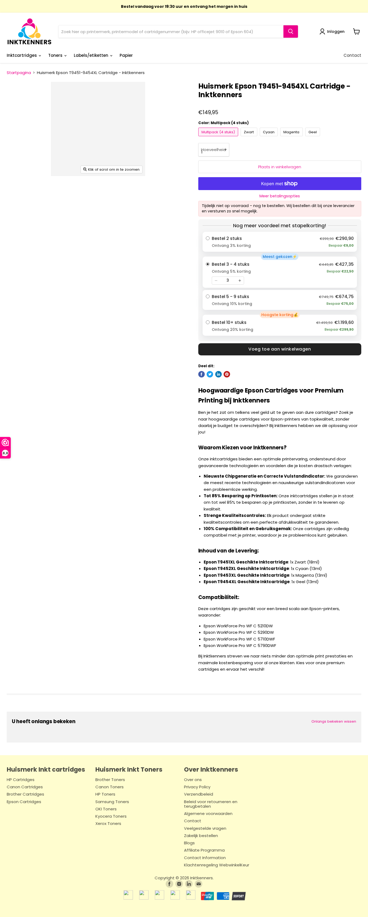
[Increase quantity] (240, 280)
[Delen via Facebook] (201, 374)
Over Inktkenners (211, 769)
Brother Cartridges (25, 794)
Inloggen (336, 31)
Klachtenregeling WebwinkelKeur (216, 865)
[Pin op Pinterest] (227, 374)
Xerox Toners (108, 823)
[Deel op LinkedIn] (218, 374)
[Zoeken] (290, 31)
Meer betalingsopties (279, 196)
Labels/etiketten (91, 55)
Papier (126, 55)
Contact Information (205, 857)
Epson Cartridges (24, 801)
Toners (56, 55)
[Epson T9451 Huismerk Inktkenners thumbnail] (42, 191)
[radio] (280, 242)
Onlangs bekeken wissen (333, 721)
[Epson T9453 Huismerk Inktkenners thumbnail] (76, 191)
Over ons (193, 779)
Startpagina (19, 72)
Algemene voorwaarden (208, 813)
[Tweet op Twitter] (210, 374)
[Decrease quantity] (216, 280)
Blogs (189, 843)
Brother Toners (110, 779)
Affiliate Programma (204, 850)
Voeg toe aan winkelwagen (279, 349)
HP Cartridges (20, 779)
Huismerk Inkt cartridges (46, 769)
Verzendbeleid (198, 794)
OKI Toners (106, 809)
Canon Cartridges (25, 787)
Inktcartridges (22, 55)
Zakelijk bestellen (201, 835)
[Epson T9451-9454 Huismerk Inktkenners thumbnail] (20, 191)
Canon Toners (109, 787)
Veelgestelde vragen (205, 828)
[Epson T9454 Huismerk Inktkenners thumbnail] (92, 191)
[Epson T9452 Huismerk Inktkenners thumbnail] (59, 191)
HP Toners (105, 794)
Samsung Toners (112, 801)
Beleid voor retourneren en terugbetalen (210, 804)
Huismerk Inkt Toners (128, 769)
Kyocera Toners (111, 816)
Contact (352, 55)
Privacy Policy (197, 787)
